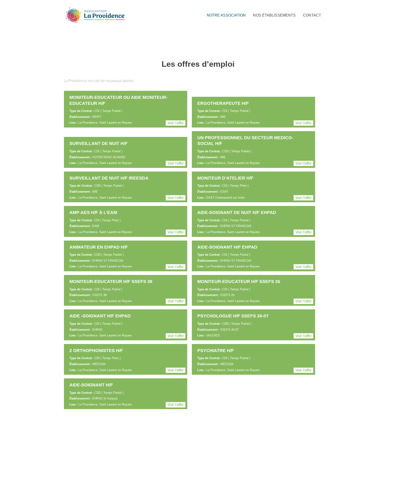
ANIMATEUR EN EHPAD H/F (98, 247)
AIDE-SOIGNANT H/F (91, 385)
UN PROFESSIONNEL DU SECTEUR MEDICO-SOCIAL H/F (245, 140)
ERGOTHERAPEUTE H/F (223, 103)
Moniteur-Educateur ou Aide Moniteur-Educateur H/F (118, 100)
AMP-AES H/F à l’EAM (93, 212)
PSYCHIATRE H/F (215, 350)
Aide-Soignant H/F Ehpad (227, 247)
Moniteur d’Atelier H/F (225, 178)
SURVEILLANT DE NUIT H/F (98, 143)
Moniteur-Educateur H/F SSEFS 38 (110, 281)
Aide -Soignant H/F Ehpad (100, 315)
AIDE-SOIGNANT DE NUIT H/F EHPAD (236, 212)
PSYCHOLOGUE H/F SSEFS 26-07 (233, 315)
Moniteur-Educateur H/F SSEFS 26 (238, 281)
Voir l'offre (176, 123)
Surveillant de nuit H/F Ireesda (108, 178)
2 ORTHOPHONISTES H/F (96, 350)
